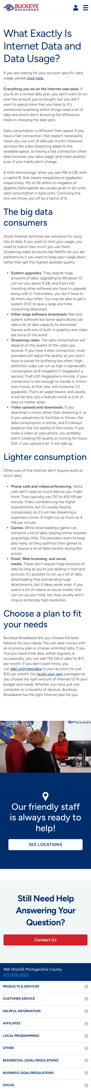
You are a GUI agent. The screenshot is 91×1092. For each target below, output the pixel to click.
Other (8, 1048)
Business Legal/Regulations (28, 1073)
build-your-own (50, 674)
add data (26, 669)
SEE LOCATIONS (45, 844)
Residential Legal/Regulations (31, 1060)
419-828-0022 (16, 974)
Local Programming (21, 1036)
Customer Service (19, 999)
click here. (35, 78)
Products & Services (21, 986)
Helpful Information (22, 1011)
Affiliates (12, 1023)
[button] (75, 7)
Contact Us (45, 939)
